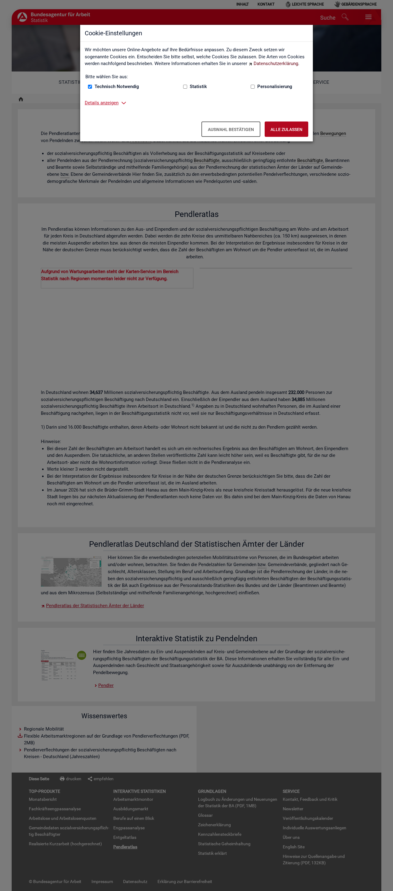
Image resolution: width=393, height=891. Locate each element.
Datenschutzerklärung (276, 63)
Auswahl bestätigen (231, 129)
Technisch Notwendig (117, 86)
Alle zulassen (286, 129)
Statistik (198, 86)
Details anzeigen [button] (102, 103)
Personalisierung (274, 86)
